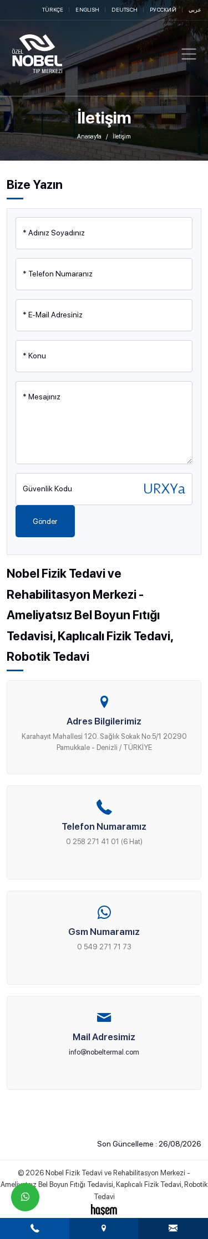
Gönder (45, 521)
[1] (188, 54)
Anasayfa (89, 136)
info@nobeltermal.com (104, 1052)
